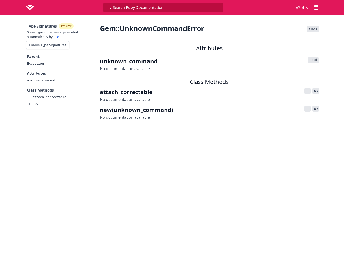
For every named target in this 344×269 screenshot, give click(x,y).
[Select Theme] (316, 7)
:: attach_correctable (46, 97)
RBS (57, 37)
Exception (35, 63)
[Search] (109, 7)
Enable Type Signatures (47, 45)
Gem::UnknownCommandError (152, 28)
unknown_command (41, 80)
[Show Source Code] (315, 91)
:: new (32, 104)
